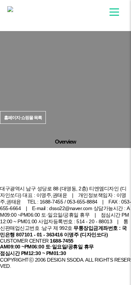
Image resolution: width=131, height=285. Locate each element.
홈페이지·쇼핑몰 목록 (26, 177)
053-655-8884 (82, 202)
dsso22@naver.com (70, 208)
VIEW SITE (69, 125)
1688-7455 (51, 202)
